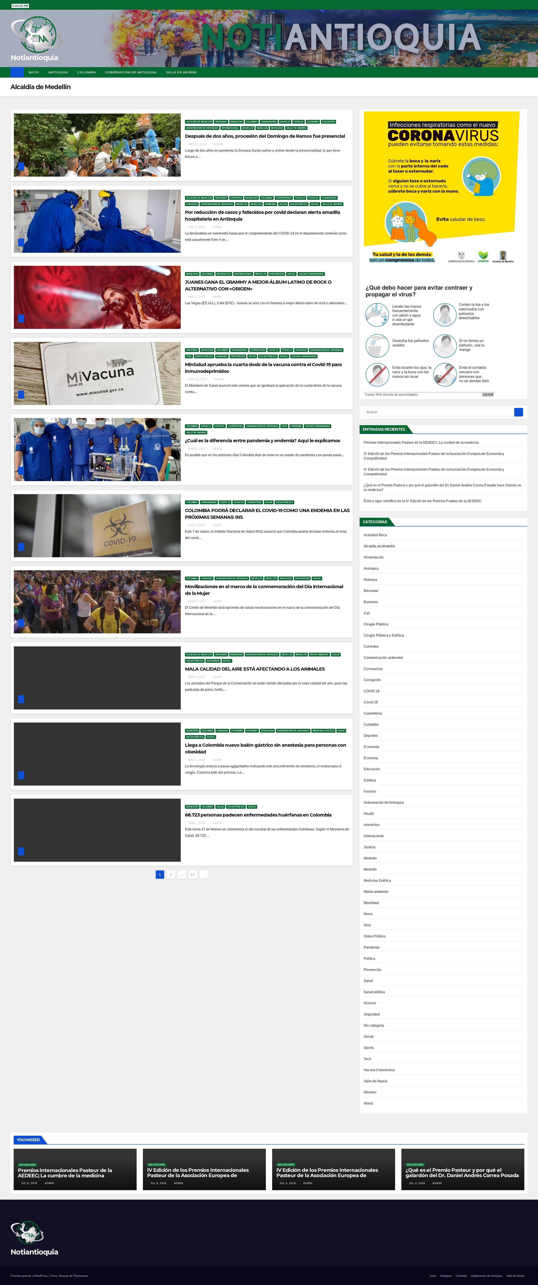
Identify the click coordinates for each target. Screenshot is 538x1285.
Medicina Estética (323, 730)
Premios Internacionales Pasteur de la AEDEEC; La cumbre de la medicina (421, 442)
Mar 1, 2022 (197, 823)
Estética (370, 780)
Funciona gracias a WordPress (30, 1275)
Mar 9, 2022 (197, 448)
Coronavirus (269, 121)
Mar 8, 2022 (197, 601)
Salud (283, 204)
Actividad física (375, 535)
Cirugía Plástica (376, 624)
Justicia (370, 847)
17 (193, 874)
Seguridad (213, 661)
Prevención (277, 274)
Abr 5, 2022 (196, 227)
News (368, 914)
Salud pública (298, 204)
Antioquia (58, 72)
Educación (328, 121)
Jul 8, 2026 (29, 1183)
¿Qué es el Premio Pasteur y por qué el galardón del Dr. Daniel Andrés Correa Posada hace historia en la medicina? (462, 1175)
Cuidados (191, 204)
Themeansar (80, 1275)
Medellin (248, 128)
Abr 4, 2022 (196, 296)
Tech (367, 1059)
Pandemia (270, 204)
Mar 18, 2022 (197, 379)
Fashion (370, 791)
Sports (369, 1047)
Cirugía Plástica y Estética (384, 635)
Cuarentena (329, 198)
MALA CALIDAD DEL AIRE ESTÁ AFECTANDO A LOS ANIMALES (255, 669)
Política (369, 958)
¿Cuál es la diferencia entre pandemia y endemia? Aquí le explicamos (262, 440)
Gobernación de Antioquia (131, 72)
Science (370, 1003)
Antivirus (236, 198)
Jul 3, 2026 (288, 1183)
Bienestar (237, 121)
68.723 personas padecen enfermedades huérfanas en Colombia (258, 815)
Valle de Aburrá (181, 72)
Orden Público (204, 356)
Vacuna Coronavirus (311, 274)
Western (370, 1092)
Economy (252, 730)
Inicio (34, 72)
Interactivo (224, 274)
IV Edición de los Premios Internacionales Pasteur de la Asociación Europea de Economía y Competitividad (198, 1175)
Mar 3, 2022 (197, 677)
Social (315, 204)
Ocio (189, 356)
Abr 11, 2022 (197, 144)
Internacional (230, 128)
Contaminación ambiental (383, 657)
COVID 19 (285, 121)
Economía (313, 121)
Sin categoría (374, 1025)
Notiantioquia (34, 57)
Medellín (262, 128)
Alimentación (374, 557)
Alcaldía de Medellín (199, 121)
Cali (367, 613)
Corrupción (258, 350)
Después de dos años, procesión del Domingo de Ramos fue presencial (265, 136)
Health (369, 813)
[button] (524, 72)
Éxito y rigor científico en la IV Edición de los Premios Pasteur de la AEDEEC (423, 501)
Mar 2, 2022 (197, 759)
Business (371, 602)
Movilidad (277, 128)
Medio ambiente (319, 654)
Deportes (371, 735)
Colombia (86, 72)
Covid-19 (298, 121)
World (368, 1103)
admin (218, 144)
